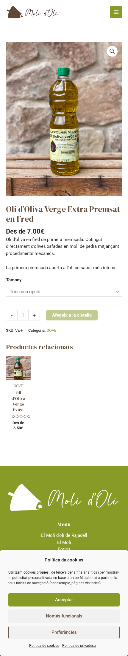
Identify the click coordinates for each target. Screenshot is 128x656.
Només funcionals (64, 616)
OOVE (51, 330)
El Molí (64, 542)
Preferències (64, 632)
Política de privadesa (79, 646)
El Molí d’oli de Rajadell (64, 535)
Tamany (14, 279)
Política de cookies (44, 646)
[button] (112, 51)
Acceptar (64, 599)
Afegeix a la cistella (72, 315)
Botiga (64, 549)
